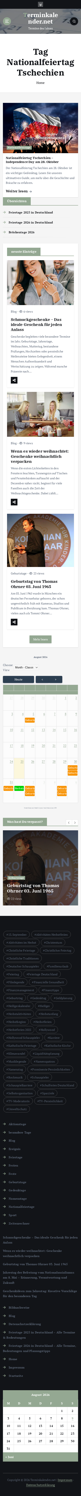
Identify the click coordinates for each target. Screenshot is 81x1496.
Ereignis (14, 1149)
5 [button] (33, 714)
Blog (14, 311)
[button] (29, 720)
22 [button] (64, 745)
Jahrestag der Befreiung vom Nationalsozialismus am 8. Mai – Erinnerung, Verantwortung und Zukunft (38, 1277)
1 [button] (65, 698)
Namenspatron (45, 1061)
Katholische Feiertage (22, 1046)
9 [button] (76, 714)
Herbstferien (43, 1022)
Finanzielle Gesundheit (49, 982)
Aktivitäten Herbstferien (52, 935)
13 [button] (43, 730)
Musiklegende (17, 1061)
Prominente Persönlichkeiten (51, 1069)
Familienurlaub (58, 966)
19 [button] (32, 745)
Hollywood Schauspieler (24, 1038)
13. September (17, 935)
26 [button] (32, 761)
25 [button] (22, 761)
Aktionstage (17, 1124)
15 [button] (64, 730)
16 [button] (75, 730)
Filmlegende (16, 982)
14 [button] (54, 730)
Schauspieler (40, 1077)
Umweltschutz (17, 1109)
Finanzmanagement (21, 990)
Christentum (54, 942)
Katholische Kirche (58, 1046)
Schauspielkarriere (20, 1085)
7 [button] (54, 714)
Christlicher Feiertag (58, 950)
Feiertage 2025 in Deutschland (31, 212)
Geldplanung (64, 998)
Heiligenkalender (19, 1006)
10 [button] (11, 730)
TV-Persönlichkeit (51, 1101)
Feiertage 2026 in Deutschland (31, 222)
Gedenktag (39, 998)
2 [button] (76, 698)
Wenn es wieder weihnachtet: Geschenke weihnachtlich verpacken (40, 456)
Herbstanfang (49, 1014)
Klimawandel (16, 1053)
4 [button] (22, 714)
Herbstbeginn (17, 1022)
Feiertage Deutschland (43, 974)
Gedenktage (17, 1190)
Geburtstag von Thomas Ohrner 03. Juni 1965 (34, 584)
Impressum (17, 1367)
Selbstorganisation (20, 1093)
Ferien (13, 1165)
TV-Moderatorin (19, 1101)
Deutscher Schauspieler (23, 966)
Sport (13, 1215)
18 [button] (22, 745)
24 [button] (11, 761)
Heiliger (45, 1006)
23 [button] (75, 745)
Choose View (8, 667)
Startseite (16, 1376)
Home (40, 83)
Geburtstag (15, 998)
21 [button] (54, 745)
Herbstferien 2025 (19, 1030)
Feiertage (15, 1157)
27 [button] (11, 698)
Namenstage (18, 1199)
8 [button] (65, 714)
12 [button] (32, 730)
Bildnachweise (19, 1307)
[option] (40, 867)
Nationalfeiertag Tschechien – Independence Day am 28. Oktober (32, 160)
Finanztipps (51, 990)
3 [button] (12, 714)
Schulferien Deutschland (58, 1085)
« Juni (9, 1457)
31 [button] (54, 698)
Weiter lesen (17, 191)
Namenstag (15, 1069)
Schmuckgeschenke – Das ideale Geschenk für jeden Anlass (36, 324)
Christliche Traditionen (23, 958)
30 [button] (43, 698)
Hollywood (48, 1030)
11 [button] (22, 730)
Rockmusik (15, 1077)
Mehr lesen (40, 639)
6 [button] (44, 714)
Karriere (54, 1038)
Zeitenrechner (19, 1223)
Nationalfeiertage (19, 147)
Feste (12, 1174)
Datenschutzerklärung (25, 1324)
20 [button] (43, 745)
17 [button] (11, 745)
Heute (18, 679)
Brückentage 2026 (21, 232)
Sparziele (48, 1093)
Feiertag (13, 974)
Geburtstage (19, 573)
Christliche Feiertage (21, 950)
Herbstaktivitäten (19, 1014)
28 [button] (22, 698)
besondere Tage (20, 1132)
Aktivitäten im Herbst (22, 942)
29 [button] (32, 698)
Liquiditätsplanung (47, 1053)
